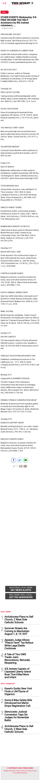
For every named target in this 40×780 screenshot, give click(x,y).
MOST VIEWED (6, 612)
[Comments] (25, 460)
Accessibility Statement (20, 773)
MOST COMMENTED (8, 684)
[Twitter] (19, 460)
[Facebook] (13, 460)
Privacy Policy (31, 771)
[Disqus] (20, 498)
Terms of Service (21, 771)
